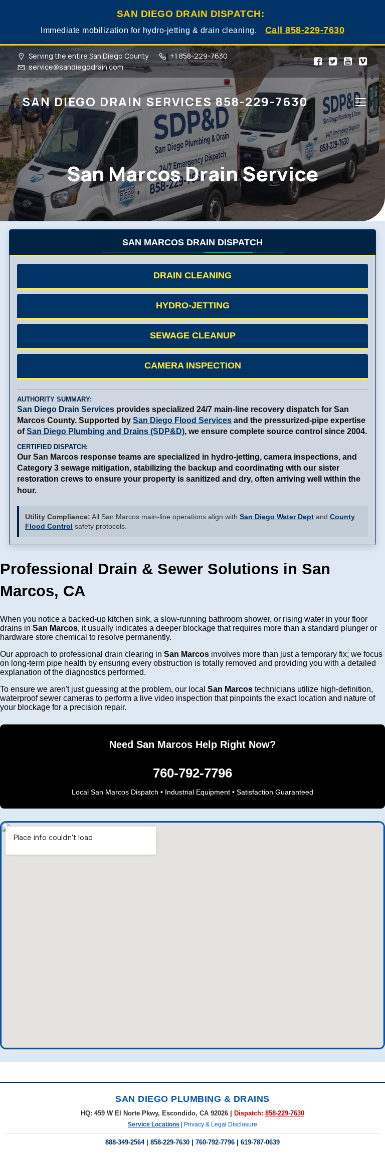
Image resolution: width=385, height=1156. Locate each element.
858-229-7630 (284, 1113)
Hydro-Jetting (193, 305)
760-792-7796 (192, 773)
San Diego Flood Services (182, 420)
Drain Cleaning (192, 275)
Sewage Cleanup (193, 335)
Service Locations (153, 1124)
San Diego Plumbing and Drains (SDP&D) (105, 431)
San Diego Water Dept (277, 517)
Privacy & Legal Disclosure (220, 1124)
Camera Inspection (192, 365)
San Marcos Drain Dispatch (192, 242)
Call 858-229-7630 (305, 30)
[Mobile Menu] (360, 101)
